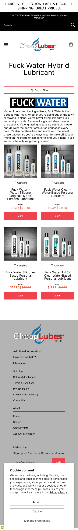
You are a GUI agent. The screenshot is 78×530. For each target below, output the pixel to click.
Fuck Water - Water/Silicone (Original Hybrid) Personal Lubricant (20, 194)
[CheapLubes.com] (38, 44)
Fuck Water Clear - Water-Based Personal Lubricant (57, 192)
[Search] (73, 25)
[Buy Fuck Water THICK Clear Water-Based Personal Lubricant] (57, 244)
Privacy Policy (58, 492)
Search (17, 422)
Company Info (20, 427)
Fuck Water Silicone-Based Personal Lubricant (20, 275)
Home (16, 416)
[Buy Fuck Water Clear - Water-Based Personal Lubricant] (57, 161)
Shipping (18, 371)
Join (58, 461)
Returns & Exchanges (24, 377)
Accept (37, 502)
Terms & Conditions (23, 382)
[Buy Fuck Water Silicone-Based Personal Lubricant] (20, 244)
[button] (71, 44)
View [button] (20, 215)
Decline (37, 511)
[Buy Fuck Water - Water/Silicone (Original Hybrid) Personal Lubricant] (20, 161)
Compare (22, 183)
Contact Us (19, 400)
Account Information (24, 433)
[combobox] (36, 25)
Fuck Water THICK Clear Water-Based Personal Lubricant (57, 275)
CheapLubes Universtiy (25, 394)
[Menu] (6, 44)
